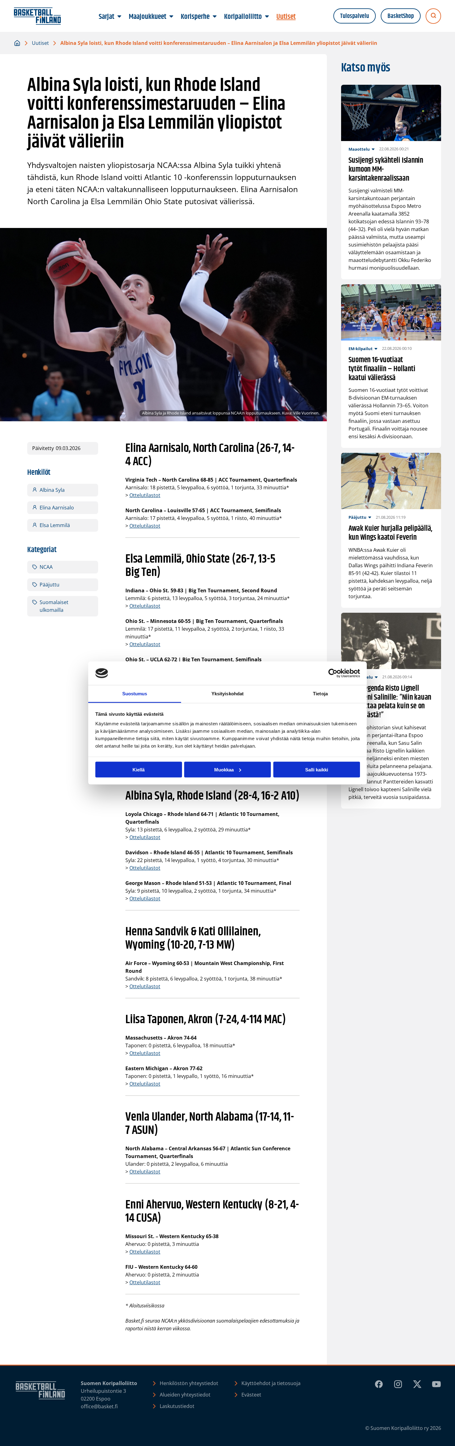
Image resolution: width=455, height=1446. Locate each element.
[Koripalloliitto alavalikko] (267, 16)
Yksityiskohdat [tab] (227, 693)
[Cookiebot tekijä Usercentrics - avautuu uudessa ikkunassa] (333, 673)
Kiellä (138, 769)
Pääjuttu (49, 584)
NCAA (46, 567)
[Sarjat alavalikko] (119, 16)
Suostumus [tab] (134, 693)
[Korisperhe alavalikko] (215, 16)
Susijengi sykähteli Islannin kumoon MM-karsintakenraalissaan (386, 169)
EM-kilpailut (361, 348)
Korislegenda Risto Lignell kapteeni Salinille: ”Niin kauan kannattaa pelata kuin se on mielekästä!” (390, 702)
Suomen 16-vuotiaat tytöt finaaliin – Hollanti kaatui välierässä (382, 369)
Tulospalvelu (354, 16)
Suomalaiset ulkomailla (54, 606)
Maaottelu (359, 149)
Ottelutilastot (144, 495)
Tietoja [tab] (320, 693)
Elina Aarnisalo (57, 507)
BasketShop (401, 16)
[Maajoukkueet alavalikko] (171, 16)
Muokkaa (224, 769)
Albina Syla (52, 490)
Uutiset (40, 43)
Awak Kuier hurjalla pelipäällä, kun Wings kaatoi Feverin (391, 533)
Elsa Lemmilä (55, 525)
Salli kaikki (316, 769)
